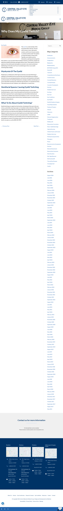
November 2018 (51, 369)
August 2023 (50, 250)
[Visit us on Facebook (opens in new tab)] (1, 509)
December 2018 (51, 366)
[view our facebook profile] (3, 2)
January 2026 (50, 192)
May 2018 (49, 384)
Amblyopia (50, 55)
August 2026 (50, 175)
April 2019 (49, 359)
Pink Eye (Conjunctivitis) (53, 136)
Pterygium (49, 139)
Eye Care (49, 94)
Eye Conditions (51, 97)
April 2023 (49, 260)
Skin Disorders (50, 153)
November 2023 (51, 242)
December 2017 (51, 396)
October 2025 (50, 200)
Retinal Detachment (52, 148)
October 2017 (50, 401)
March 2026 (50, 187)
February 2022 (50, 287)
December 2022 (51, 267)
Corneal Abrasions (51, 80)
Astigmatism (50, 60)
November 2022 (51, 270)
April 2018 (49, 386)
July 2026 (49, 177)
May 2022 (49, 279)
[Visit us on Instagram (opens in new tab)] (4, 509)
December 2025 (51, 195)
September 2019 (51, 347)
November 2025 (51, 197)
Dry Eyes (49, 92)
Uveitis (49, 166)
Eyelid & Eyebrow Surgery (53, 102)
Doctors (14, 495)
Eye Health (3, 45)
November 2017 (51, 399)
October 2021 (50, 297)
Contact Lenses (51, 77)
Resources (44, 495)
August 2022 (50, 274)
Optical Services (51, 129)
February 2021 (50, 314)
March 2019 (50, 361)
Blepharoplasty (51, 65)
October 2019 (50, 344)
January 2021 (50, 317)
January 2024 (50, 237)
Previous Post (5, 126)
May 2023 (49, 257)
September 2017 (51, 404)
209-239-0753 (24, 474)
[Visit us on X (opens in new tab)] (8, 509)
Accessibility (22, 501)
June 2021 (49, 307)
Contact (53, 495)
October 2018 (50, 371)
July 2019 (49, 352)
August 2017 (50, 406)
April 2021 (49, 312)
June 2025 (49, 210)
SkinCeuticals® (51, 158)
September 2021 (51, 299)
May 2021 (49, 309)
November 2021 (51, 294)
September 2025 (51, 202)
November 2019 (51, 342)
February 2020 (50, 339)
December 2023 (51, 240)
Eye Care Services (21, 495)
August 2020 (50, 327)
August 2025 (50, 205)
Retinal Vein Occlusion (52, 151)
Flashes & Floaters (51, 107)
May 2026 (49, 182)
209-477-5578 (11, 474)
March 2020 (50, 337)
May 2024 (49, 227)
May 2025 (49, 212)
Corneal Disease (51, 82)
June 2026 (49, 180)
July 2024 (49, 222)
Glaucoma (49, 112)
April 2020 (49, 334)
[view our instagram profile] (5, 2)
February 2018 (50, 391)
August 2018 (50, 376)
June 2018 (49, 381)
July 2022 (49, 277)
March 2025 (50, 217)
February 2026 (50, 190)
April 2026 (49, 185)
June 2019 (49, 354)
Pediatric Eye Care (51, 134)
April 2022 (49, 282)
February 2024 (50, 235)
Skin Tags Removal (51, 156)
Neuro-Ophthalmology (52, 126)
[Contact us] (57, 509)
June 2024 (49, 225)
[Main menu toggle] (60, 19)
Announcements (51, 58)
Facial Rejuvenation (52, 104)
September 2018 (51, 374)
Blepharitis (50, 63)
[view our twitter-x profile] (7, 2)
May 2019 (49, 356)
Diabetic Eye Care (51, 89)
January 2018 (50, 394)
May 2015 (49, 409)
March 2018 (50, 389)
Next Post (37, 126)
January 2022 (50, 289)
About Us (10, 495)
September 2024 (51, 220)
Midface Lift (50, 121)
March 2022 (50, 284)
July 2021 (49, 304)
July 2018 (49, 379)
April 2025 (49, 215)
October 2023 (50, 245)
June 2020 (49, 329)
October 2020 (50, 322)
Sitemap (41, 501)
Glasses (49, 109)
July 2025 (49, 207)
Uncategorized (50, 163)
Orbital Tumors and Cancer (53, 131)
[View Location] (39, 2)
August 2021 (50, 302)
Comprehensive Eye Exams (53, 75)
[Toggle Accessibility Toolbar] (2, 503)
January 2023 (50, 265)
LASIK (48, 114)
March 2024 (50, 232)
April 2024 (49, 230)
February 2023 (50, 262)
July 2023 (49, 252)
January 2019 (50, 364)
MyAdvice (49, 499)
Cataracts (49, 72)
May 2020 (49, 332)
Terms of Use (36, 501)
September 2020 (51, 324)
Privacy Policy (29, 501)
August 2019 (50, 349)
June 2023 (49, 255)
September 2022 (51, 272)
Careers (49, 495)
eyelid (24, 46)
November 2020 (51, 319)
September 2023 (51, 247)
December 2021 (51, 292)
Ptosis (48, 141)
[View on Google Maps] (12, 452)
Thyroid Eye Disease (52, 161)
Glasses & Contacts (30, 495)
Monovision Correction (53, 124)
